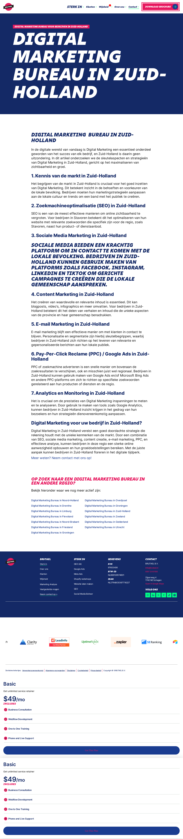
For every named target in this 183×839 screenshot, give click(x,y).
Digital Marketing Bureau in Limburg (51, 511)
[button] (76, 6)
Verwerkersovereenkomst (32, 670)
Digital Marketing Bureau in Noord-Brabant (55, 521)
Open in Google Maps (154, 583)
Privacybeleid (96, 670)
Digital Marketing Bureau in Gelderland (106, 521)
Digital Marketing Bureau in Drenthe (51, 505)
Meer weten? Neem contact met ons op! (61, 458)
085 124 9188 (151, 571)
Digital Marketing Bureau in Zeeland (105, 516)
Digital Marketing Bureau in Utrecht (104, 527)
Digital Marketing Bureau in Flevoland (52, 516)
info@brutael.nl (151, 568)
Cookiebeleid (83, 670)
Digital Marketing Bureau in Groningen (106, 505)
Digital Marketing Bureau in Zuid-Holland (107, 511)
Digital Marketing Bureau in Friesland (52, 527)
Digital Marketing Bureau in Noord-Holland (55, 500)
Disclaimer (71, 670)
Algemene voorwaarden (55, 670)
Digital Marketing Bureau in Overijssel (106, 500)
